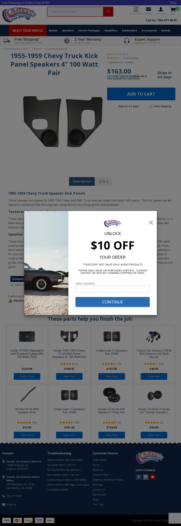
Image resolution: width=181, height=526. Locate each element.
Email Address (85, 283)
